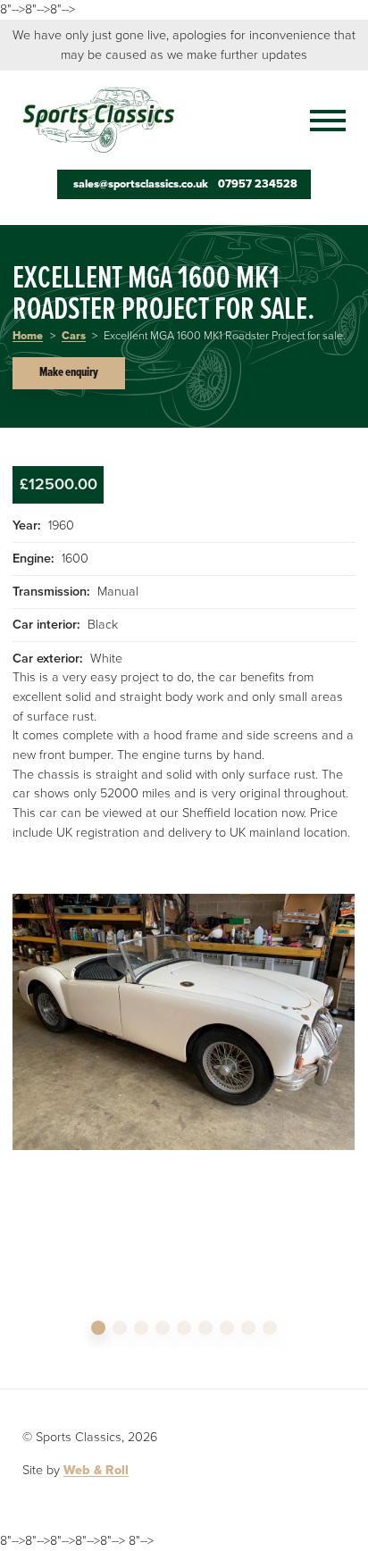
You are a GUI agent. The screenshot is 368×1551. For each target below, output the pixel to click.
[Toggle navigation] (319, 120)
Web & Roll (96, 1470)
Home (28, 336)
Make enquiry (68, 372)
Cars (74, 336)
